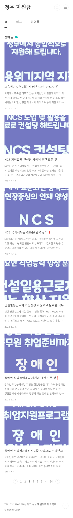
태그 (19, 21)
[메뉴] (66, 7)
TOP (66, 506)
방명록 (35, 21)
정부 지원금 (17, 7)
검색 (57, 7)
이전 (15, 481)
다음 (57, 481)
